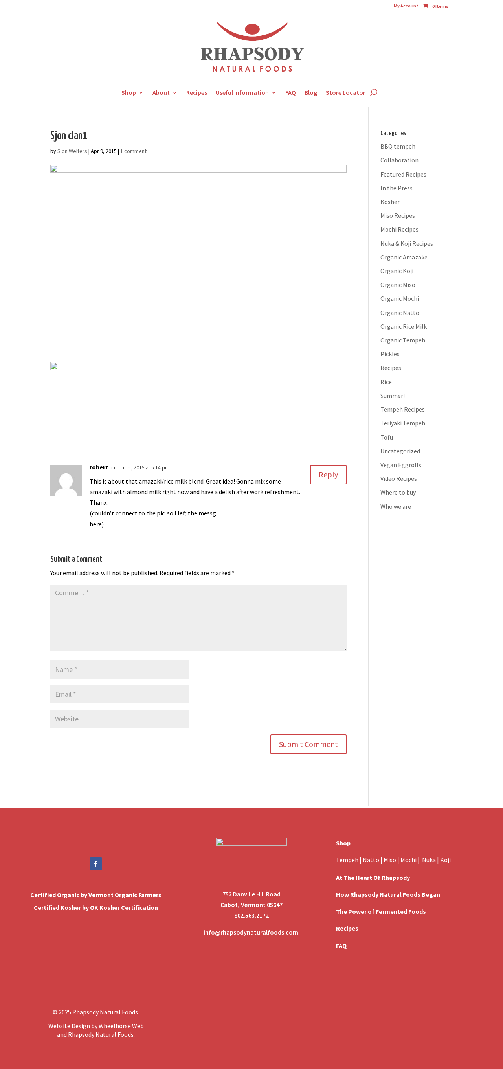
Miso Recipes (397, 215)
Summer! (392, 395)
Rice (386, 382)
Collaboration (399, 160)
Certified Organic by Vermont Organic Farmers (96, 895)
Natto (371, 860)
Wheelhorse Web (121, 1026)
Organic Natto (399, 312)
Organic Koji (396, 271)
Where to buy (398, 492)
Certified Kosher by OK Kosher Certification (96, 907)
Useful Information (242, 92)
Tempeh (347, 860)
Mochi (408, 860)
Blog (311, 92)
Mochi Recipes (399, 229)
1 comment (133, 151)
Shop (128, 92)
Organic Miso (397, 285)
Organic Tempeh (402, 340)
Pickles (390, 354)
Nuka (429, 860)
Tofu (386, 437)
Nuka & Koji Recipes (406, 243)
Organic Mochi (399, 298)
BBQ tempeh (397, 146)
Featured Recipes (403, 174)
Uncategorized (400, 451)
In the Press (396, 188)
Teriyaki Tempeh (402, 423)
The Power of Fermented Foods (381, 911)
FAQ (290, 92)
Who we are (395, 506)
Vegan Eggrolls (400, 465)
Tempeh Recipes (402, 409)
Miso (390, 860)
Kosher (390, 202)
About (161, 92)
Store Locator (345, 92)
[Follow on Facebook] (96, 863)
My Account (406, 6)
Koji (445, 860)
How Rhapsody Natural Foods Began (388, 894)
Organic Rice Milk (403, 326)
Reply (328, 474)
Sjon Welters (72, 151)
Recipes (196, 92)
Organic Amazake (404, 257)
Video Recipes (398, 478)
